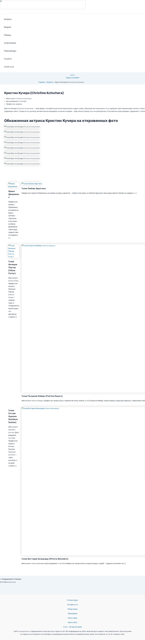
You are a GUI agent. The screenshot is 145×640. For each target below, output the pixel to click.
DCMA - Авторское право (72, 627)
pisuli (72, 75)
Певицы (7, 35)
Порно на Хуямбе (72, 78)
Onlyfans (8, 59)
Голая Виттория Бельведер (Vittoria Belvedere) (45, 559)
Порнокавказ (72, 613)
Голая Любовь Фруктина (34, 188)
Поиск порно (72, 618)
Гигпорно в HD (72, 605)
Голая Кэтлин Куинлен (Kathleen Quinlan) (13, 416)
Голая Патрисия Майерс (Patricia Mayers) (42, 396)
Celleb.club (9, 67)
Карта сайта (72, 622)
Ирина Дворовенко (13, 194)
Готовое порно (72, 600)
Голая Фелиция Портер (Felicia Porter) (12, 267)
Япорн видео (72, 609)
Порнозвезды (10, 51)
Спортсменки (10, 43)
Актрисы (8, 19)
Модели (7, 27)
